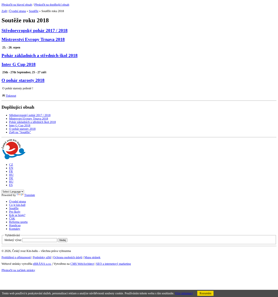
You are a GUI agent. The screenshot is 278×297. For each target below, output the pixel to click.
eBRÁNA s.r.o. (42, 263)
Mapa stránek (92, 257)
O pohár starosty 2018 (23, 80)
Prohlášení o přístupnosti (16, 257)
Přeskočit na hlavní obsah (17, 4)
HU (11, 174)
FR (11, 171)
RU (11, 181)
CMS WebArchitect (82, 263)
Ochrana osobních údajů (67, 257)
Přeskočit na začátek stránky (18, 270)
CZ (11, 164)
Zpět (4, 11)
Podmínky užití (42, 257)
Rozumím (205, 293)
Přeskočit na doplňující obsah (51, 4)
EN (11, 168)
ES (11, 185)
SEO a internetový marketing (113, 263)
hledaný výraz (13, 240)
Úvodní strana (17, 11)
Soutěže (33, 11)
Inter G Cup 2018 (19, 64)
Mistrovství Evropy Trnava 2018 (33, 39)
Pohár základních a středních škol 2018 (40, 55)
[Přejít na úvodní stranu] (14, 158)
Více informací (184, 293)
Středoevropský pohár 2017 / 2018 (35, 30)
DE (11, 178)
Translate (29, 195)
